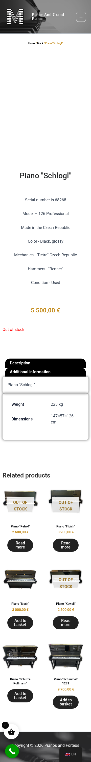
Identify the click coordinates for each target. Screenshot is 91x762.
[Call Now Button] (12, 751)
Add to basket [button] (20, 622)
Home (31, 43)
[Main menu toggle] (81, 17)
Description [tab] (20, 363)
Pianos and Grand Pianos (48, 16)
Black (40, 43)
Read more (20, 545)
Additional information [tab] (30, 371)
